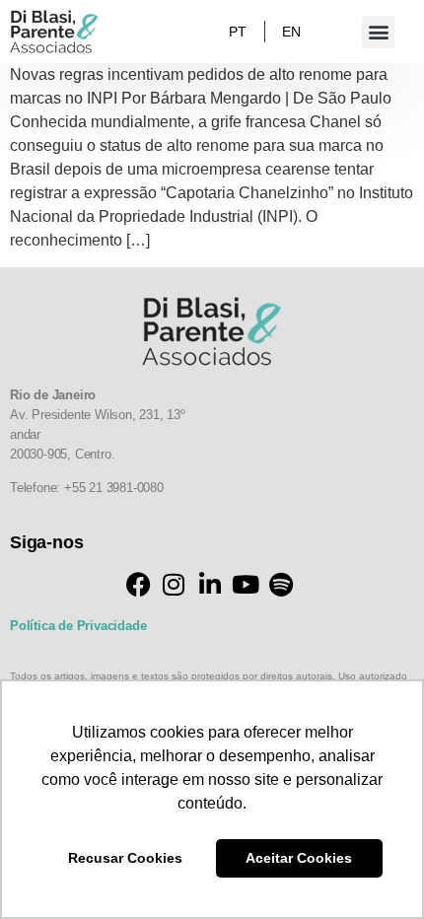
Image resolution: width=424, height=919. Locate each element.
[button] (378, 32)
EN (292, 31)
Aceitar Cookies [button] (299, 858)
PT (238, 31)
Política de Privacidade (78, 625)
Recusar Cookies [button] (125, 858)
